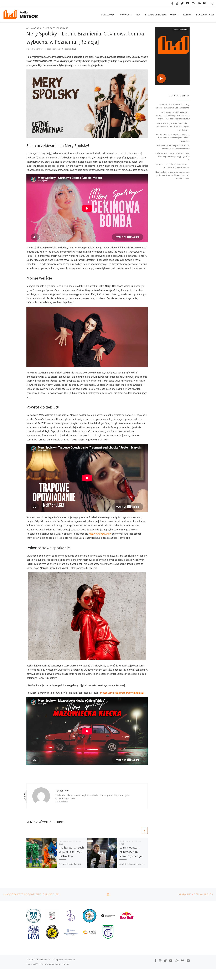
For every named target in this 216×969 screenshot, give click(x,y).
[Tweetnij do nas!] (182, 3)
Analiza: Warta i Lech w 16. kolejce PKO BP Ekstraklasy (71, 852)
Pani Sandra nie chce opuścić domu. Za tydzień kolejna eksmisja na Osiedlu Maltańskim (173, 137)
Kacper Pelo (38, 49)
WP (36, 964)
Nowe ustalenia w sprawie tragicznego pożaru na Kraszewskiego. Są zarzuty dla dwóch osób (172, 175)
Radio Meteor (40, 959)
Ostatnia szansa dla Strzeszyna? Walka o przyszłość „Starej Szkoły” (172, 166)
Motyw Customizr (62, 964)
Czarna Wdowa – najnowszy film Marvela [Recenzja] (131, 852)
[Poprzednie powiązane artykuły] (137, 830)
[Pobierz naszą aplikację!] (199, 3)
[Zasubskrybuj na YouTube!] (187, 3)
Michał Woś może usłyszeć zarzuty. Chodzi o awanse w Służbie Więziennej (173, 106)
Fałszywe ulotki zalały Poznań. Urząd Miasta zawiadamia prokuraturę (173, 147)
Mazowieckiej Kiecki (99, 533)
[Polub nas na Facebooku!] (172, 3)
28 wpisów (61, 802)
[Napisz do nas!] (204, 3)
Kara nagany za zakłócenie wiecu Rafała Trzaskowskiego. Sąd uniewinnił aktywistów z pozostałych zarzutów (173, 115)
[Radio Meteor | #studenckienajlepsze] (20, 14)
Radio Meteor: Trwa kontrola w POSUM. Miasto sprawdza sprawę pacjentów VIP (172, 156)
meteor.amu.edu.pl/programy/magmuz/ (122, 692)
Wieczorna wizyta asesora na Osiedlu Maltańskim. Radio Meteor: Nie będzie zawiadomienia (173, 126)
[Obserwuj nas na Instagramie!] (177, 3)
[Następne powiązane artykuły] (144, 830)
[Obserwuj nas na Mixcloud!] (193, 3)
